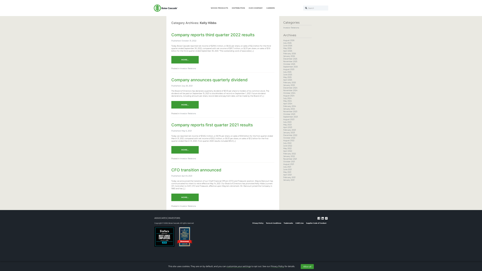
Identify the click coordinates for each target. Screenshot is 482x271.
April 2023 (287, 127)
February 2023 (289, 130)
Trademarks (288, 223)
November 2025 (290, 61)
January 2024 (289, 109)
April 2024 (287, 104)
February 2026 (289, 53)
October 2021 (289, 161)
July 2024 (287, 98)
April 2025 (287, 80)
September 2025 (290, 67)
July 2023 (287, 122)
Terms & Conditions (273, 223)
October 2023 (289, 114)
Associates (160, 218)
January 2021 (288, 180)
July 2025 (287, 72)
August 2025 (288, 69)
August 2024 (288, 96)
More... (185, 59)
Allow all (307, 266)
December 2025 (290, 59)
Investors (174, 218)
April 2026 (287, 51)
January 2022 (289, 156)
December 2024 (290, 88)
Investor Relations (188, 68)
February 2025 (289, 82)
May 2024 (287, 101)
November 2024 (290, 90)
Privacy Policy (277, 266)
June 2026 (287, 46)
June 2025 (287, 75)
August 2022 (288, 140)
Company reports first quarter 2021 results (212, 124)
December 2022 (290, 135)
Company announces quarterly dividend (209, 79)
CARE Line (299, 223)
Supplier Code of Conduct (316, 223)
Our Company (256, 8)
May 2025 (287, 77)
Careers (270, 8)
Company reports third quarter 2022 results (213, 34)
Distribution (238, 8)
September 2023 (290, 117)
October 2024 (289, 93)
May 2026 (287, 48)
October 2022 (289, 138)
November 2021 (290, 159)
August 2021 (288, 164)
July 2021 (287, 167)
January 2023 (289, 132)
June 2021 (287, 169)
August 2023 (288, 119)
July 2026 (287, 43)
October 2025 (289, 64)
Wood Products (219, 8)
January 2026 (289, 56)
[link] (319, 218)
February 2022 (289, 154)
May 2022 (287, 148)
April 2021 (287, 175)
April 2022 (287, 151)
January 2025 (289, 85)
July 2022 (287, 143)
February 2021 (289, 177)
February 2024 (289, 106)
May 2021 (287, 172)
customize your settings (239, 266)
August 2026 (288, 40)
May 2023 (287, 125)
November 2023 (290, 111)
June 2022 (287, 146)
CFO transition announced (196, 169)
